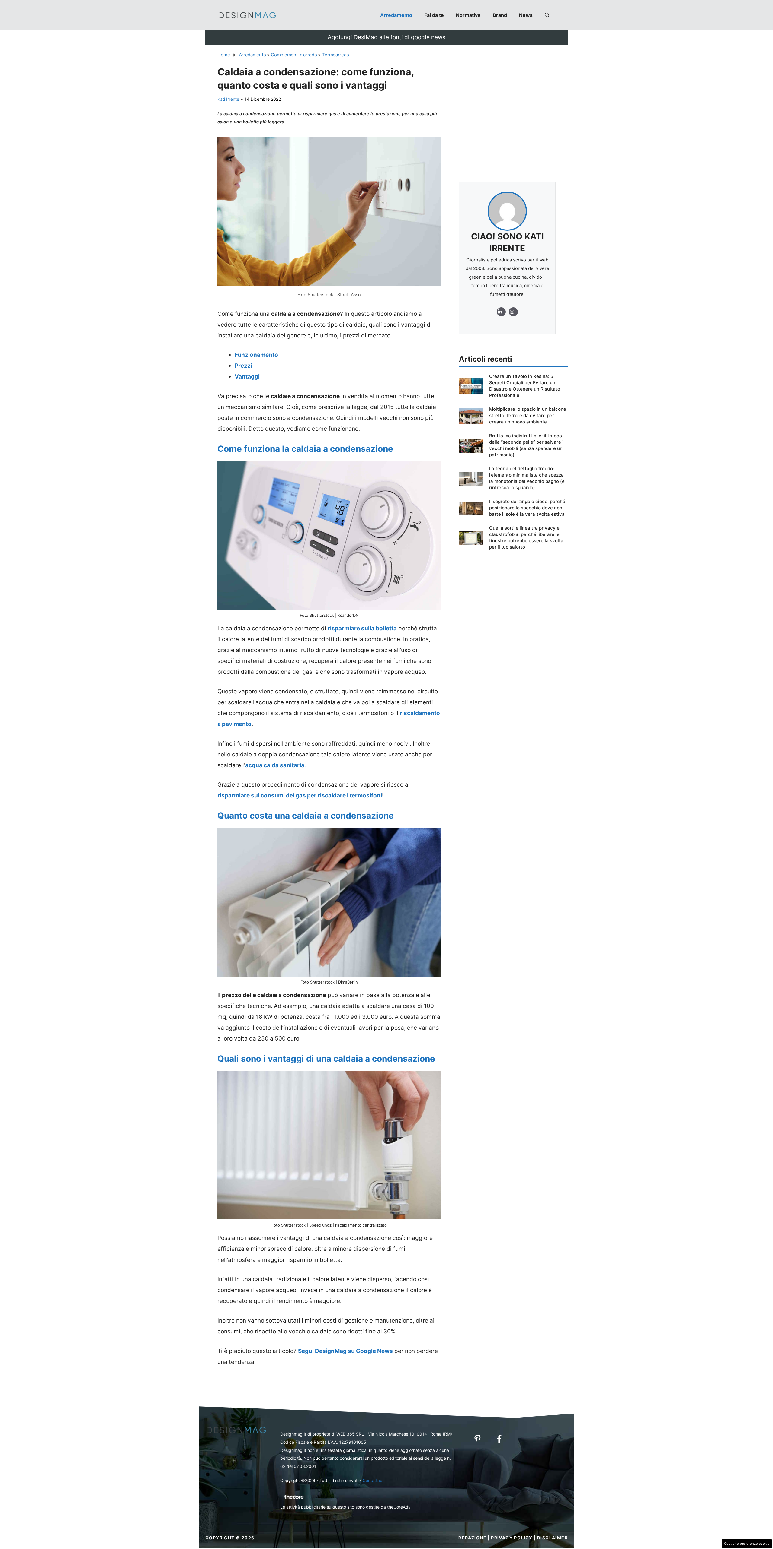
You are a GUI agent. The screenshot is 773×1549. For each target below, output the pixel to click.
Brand (500, 15)
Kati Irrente (228, 99)
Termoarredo (335, 55)
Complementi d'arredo (294, 55)
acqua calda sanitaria (274, 765)
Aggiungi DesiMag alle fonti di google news (386, 37)
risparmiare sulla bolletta (362, 628)
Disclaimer (552, 1537)
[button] (547, 15)
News (526, 15)
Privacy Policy (512, 1537)
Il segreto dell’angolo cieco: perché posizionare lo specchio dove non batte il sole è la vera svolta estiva (527, 508)
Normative (468, 15)
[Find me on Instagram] (501, 311)
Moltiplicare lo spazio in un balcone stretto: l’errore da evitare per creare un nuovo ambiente (527, 415)
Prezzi (243, 365)
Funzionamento (256, 354)
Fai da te (434, 15)
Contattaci (373, 1480)
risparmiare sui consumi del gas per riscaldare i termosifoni (299, 795)
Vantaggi (247, 376)
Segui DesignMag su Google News (345, 1351)
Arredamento (396, 15)
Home (223, 55)
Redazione (472, 1537)
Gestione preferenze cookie (747, 1543)
